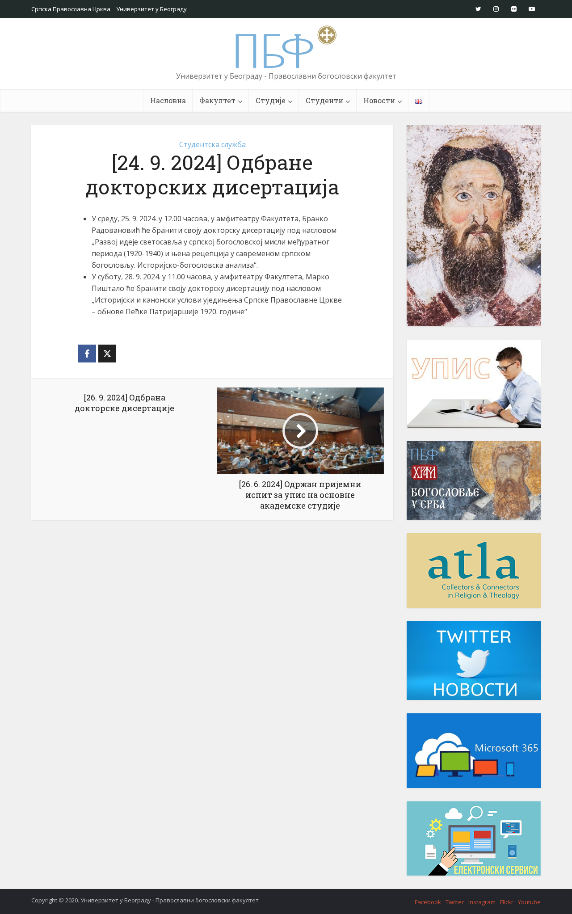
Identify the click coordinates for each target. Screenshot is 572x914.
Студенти (324, 100)
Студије (271, 100)
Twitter (455, 902)
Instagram (482, 902)
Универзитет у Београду (151, 9)
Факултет (217, 100)
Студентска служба (212, 144)
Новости (379, 100)
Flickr (506, 902)
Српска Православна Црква (70, 9)
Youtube (529, 902)
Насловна (168, 100)
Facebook (428, 902)
